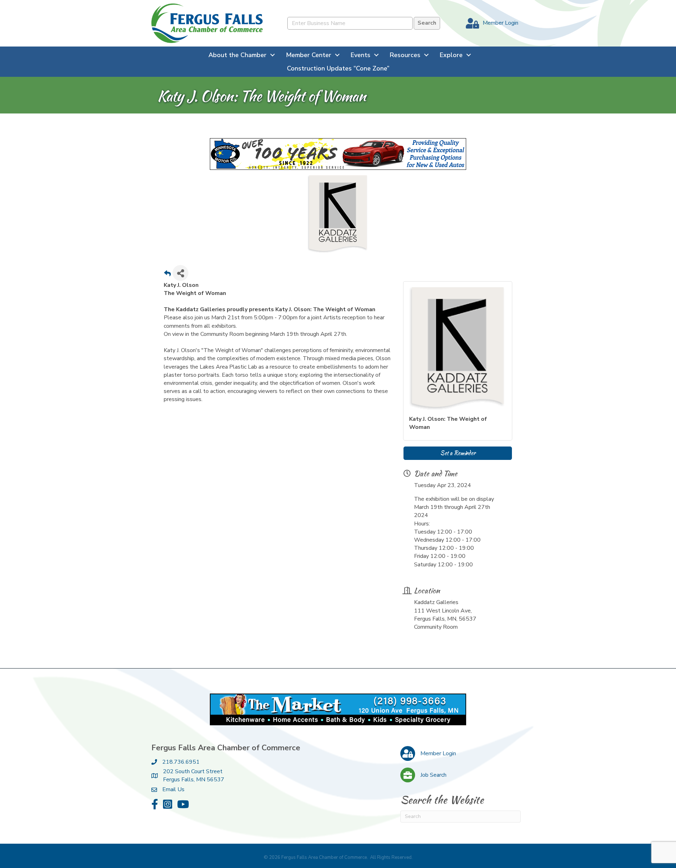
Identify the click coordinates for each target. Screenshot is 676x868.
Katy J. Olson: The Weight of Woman (448, 423)
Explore (451, 55)
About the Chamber (237, 55)
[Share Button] (180, 273)
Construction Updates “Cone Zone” (338, 68)
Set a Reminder (457, 453)
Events (360, 55)
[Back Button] (167, 275)
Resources (405, 55)
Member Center (308, 55)
